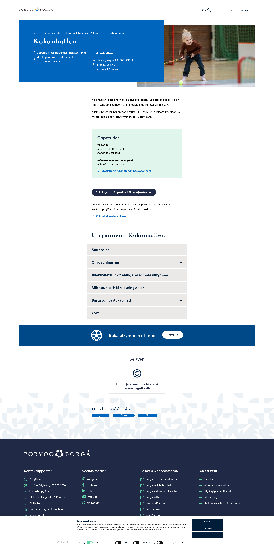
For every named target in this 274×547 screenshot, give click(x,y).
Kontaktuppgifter (39, 491)
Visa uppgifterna (173, 543)
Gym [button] (95, 312)
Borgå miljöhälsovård (158, 485)
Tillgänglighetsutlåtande (218, 491)
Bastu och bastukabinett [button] (111, 300)
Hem (35, 33)
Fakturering (210, 497)
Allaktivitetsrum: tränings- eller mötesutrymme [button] (130, 274)
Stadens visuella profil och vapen (223, 503)
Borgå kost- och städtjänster (162, 479)
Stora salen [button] (101, 249)
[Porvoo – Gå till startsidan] (36, 9)
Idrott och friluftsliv (77, 33)
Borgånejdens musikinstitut (162, 491)
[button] (100, 415)
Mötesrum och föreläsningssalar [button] (118, 287)
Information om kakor (216, 485)
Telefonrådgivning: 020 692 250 (47, 485)
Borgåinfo (35, 479)
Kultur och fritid (52, 33)
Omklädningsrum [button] (106, 262)
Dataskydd (210, 479)
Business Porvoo (155, 503)
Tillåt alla (207, 522)
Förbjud (207, 535)
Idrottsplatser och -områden (109, 33)
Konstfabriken (154, 509)
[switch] (118, 542)
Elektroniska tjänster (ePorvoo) (47, 497)
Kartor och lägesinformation (46, 509)
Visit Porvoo (153, 515)
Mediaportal (36, 515)
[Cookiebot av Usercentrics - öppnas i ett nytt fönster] (62, 542)
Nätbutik (35, 503)
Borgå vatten (153, 497)
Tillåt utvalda (207, 528)
